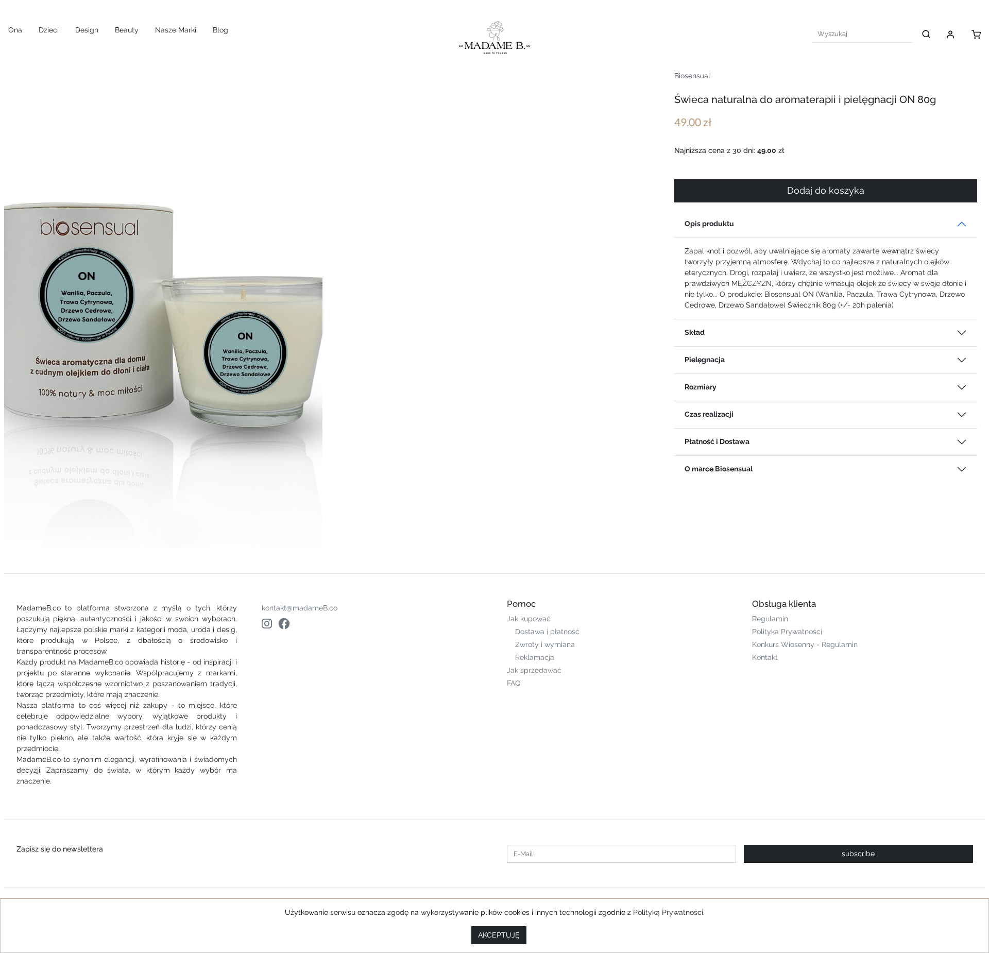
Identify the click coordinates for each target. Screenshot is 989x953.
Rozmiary (701, 387)
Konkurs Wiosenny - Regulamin (805, 644)
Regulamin (770, 619)
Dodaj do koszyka (825, 190)
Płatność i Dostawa (717, 441)
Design (86, 30)
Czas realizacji (709, 414)
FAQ (513, 683)
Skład (695, 332)
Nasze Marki (175, 30)
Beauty (127, 30)
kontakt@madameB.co (299, 608)
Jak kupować (529, 619)
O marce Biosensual (719, 469)
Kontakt (765, 657)
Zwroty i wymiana (545, 644)
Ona (15, 30)
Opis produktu (709, 223)
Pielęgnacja (705, 359)
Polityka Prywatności (787, 631)
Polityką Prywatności (668, 912)
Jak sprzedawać (534, 670)
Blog (220, 30)
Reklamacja (534, 657)
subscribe (858, 853)
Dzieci (49, 30)
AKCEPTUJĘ (499, 935)
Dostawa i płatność (547, 631)
